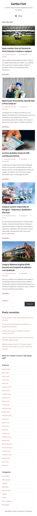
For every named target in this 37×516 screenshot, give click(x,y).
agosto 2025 (6, 398)
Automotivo (5, 161)
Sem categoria (6, 501)
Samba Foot (18, 4)
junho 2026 (5, 376)
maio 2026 (5, 380)
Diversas (4, 483)
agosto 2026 (6, 369)
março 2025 (6, 405)
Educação (5, 109)
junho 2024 (5, 422)
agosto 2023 (6, 458)
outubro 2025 (6, 394)
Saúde (4, 218)
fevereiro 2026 (6, 387)
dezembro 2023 (7, 444)
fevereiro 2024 (6, 437)
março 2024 (6, 433)
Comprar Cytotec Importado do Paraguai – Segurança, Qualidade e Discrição (17, 210)
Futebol (4, 56)
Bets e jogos (6, 480)
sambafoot (24, 54)
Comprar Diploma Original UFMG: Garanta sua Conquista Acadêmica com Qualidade (16, 267)
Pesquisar (5, 300)
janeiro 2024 (6, 440)
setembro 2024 (7, 415)
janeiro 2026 (6, 390)
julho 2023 (5, 462)
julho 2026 (5, 373)
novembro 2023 (7, 447)
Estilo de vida (6, 490)
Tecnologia (5, 505)
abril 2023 (5, 465)
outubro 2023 (6, 451)
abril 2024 (5, 430)
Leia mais (5, 74)
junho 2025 (5, 401)
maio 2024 (5, 426)
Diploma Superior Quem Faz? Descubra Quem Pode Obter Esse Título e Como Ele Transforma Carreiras (17, 346)
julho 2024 (5, 419)
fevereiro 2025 (6, 408)
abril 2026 (5, 383)
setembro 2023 (7, 455)
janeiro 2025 (6, 412)
